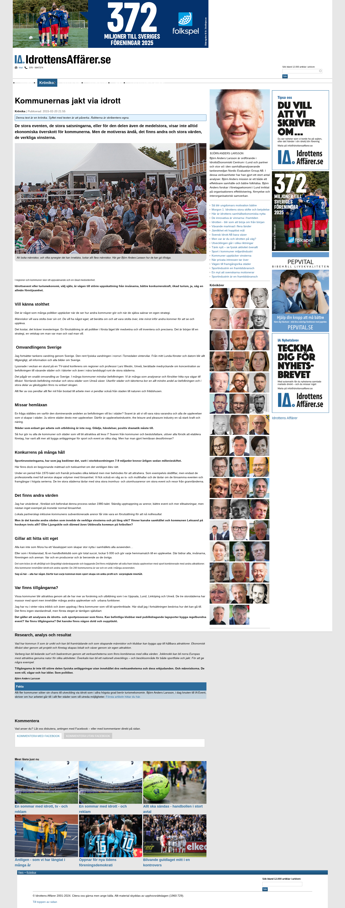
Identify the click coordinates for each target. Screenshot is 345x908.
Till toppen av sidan (45, 901)
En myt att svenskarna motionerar (233, 272)
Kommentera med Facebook (38, 736)
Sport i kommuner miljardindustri (232, 251)
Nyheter (27, 83)
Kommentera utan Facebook (88, 736)
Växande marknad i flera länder (231, 226)
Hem (21, 872)
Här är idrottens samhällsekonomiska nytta (239, 213)
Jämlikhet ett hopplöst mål (228, 230)
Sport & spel (71, 83)
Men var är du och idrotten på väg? (234, 238)
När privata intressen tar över (230, 259)
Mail (21, 67)
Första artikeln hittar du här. (124, 696)
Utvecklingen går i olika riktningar (232, 243)
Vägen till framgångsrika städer (231, 264)
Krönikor (47, 83)
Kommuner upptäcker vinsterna (231, 255)
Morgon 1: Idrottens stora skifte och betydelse (241, 209)
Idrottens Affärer (63, 59)
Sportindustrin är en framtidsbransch (235, 276)
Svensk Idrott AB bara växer (229, 234)
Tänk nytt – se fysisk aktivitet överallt (235, 247)
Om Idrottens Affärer (148, 83)
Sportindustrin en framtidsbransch (233, 268)
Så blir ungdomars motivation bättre (234, 205)
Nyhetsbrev (98, 83)
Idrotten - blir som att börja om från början (238, 222)
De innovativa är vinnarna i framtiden (235, 217)
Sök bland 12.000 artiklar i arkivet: (298, 67)
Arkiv (119, 83)
